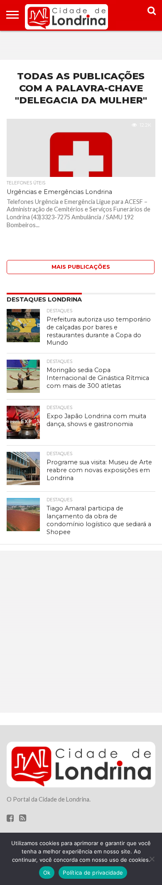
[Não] (151, 859)
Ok (47, 872)
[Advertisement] (81, 45)
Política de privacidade (93, 872)
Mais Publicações (81, 267)
